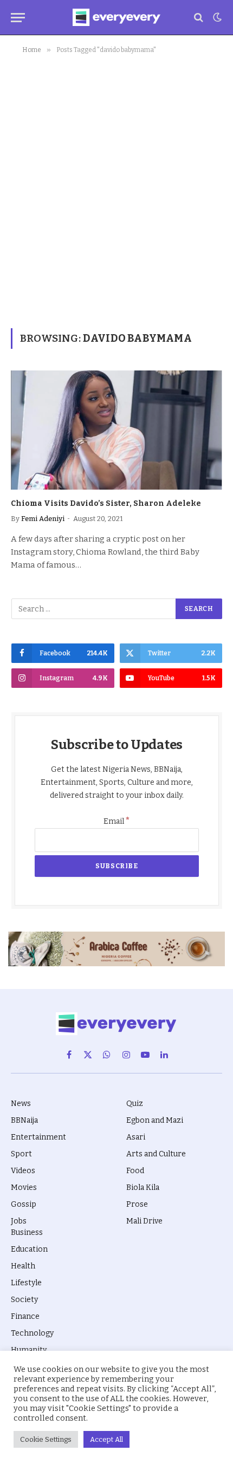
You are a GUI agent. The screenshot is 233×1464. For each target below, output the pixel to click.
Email (116, 821)
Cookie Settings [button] (46, 1439)
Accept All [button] (106, 1439)
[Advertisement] (116, 189)
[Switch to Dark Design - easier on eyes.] (216, 17)
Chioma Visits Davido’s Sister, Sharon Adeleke (106, 503)
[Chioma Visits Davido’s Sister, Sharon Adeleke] (116, 429)
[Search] (198, 17)
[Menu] (18, 17)
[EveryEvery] (116, 17)
